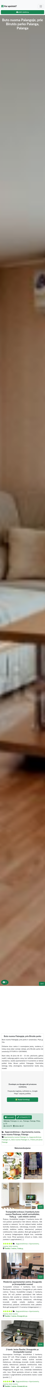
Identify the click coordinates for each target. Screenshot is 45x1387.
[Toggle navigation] (41, 6)
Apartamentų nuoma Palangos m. (16, 1137)
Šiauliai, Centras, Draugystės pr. (16, 1316)
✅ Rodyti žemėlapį (22, 1099)
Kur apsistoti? (10, 6)
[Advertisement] (22, 1009)
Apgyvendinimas (22, 1244)
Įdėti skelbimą (23, 12)
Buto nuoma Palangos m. (20, 1140)
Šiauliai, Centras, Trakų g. (14, 1248)
